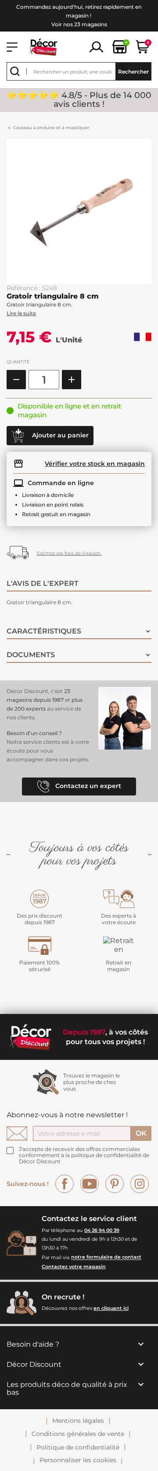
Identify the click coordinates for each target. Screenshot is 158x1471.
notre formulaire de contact (106, 1257)
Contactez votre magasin (74, 1266)
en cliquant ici (111, 1308)
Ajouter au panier (59, 435)
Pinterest (114, 1184)
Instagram (139, 1184)
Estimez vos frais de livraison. (69, 553)
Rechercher (133, 71)
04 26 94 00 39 (101, 1230)
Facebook (64, 1184)
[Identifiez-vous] (96, 46)
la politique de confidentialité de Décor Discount (84, 1158)
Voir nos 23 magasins (79, 24)
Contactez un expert (87, 786)
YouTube (89, 1184)
